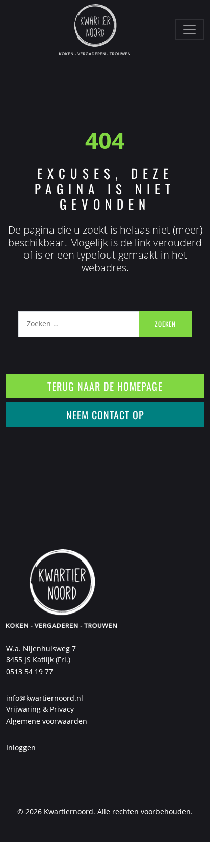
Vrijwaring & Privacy (40, 709)
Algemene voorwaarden (46, 721)
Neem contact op (105, 414)
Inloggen (21, 747)
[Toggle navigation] (189, 29)
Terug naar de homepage (105, 386)
